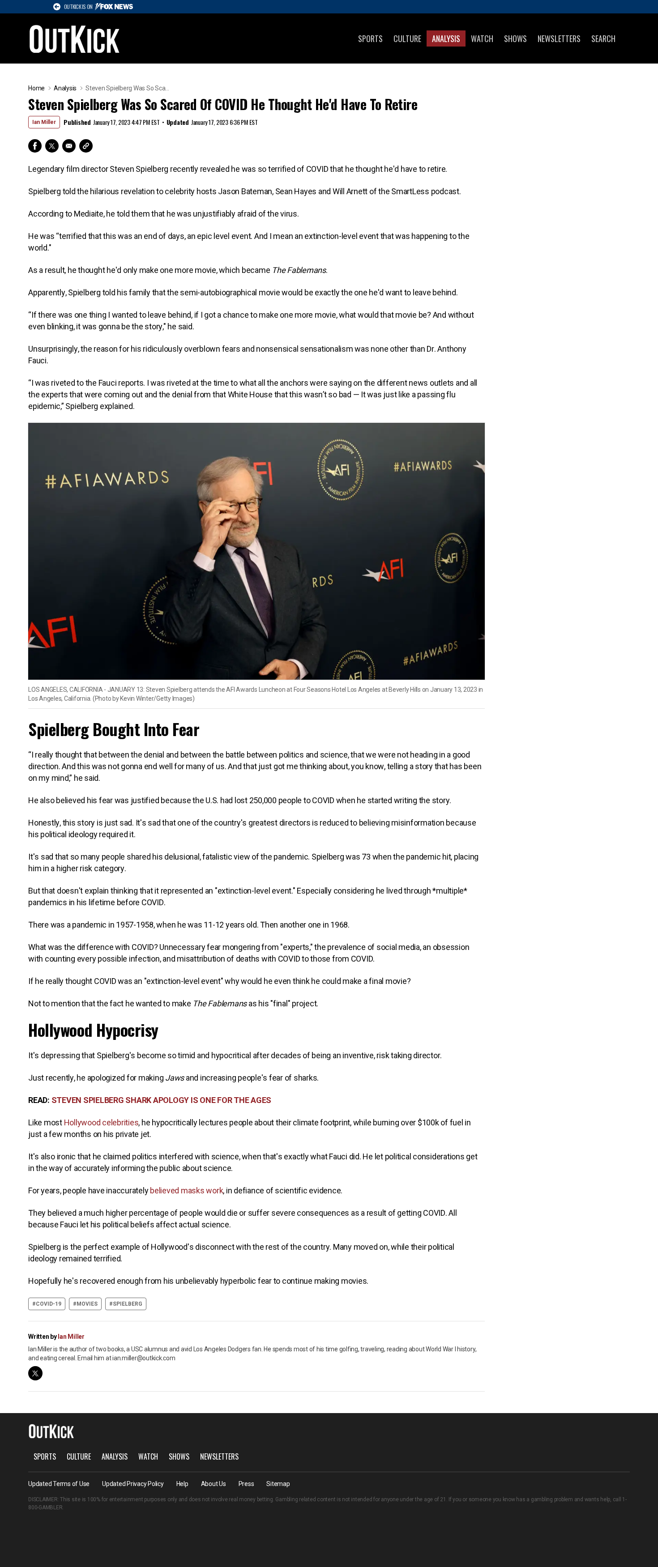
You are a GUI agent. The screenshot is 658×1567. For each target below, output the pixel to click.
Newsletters (559, 38)
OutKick (74, 38)
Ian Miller (44, 122)
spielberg (127, 1304)
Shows (515, 38)
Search (603, 38)
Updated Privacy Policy (133, 1483)
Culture (407, 38)
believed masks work (185, 1190)
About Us (213, 1483)
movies (87, 1304)
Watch (482, 38)
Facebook (35, 146)
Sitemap (278, 1483)
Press (246, 1483)
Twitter (52, 146)
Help (182, 1483)
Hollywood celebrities (101, 1122)
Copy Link (86, 146)
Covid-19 (48, 1304)
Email (69, 146)
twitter (35, 1373)
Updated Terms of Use (59, 1483)
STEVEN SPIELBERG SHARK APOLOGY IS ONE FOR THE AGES (161, 1100)
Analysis (446, 38)
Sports (370, 38)
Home (36, 88)
